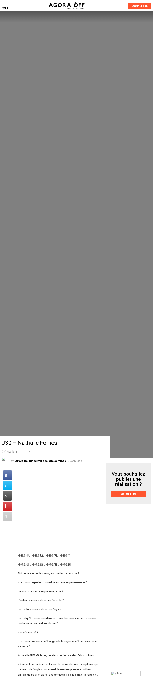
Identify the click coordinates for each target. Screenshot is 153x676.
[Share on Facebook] (7, 475)
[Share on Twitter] (7, 485)
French (120, 673)
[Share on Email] (7, 496)
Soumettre (139, 5)
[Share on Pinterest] (7, 506)
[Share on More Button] (7, 516)
